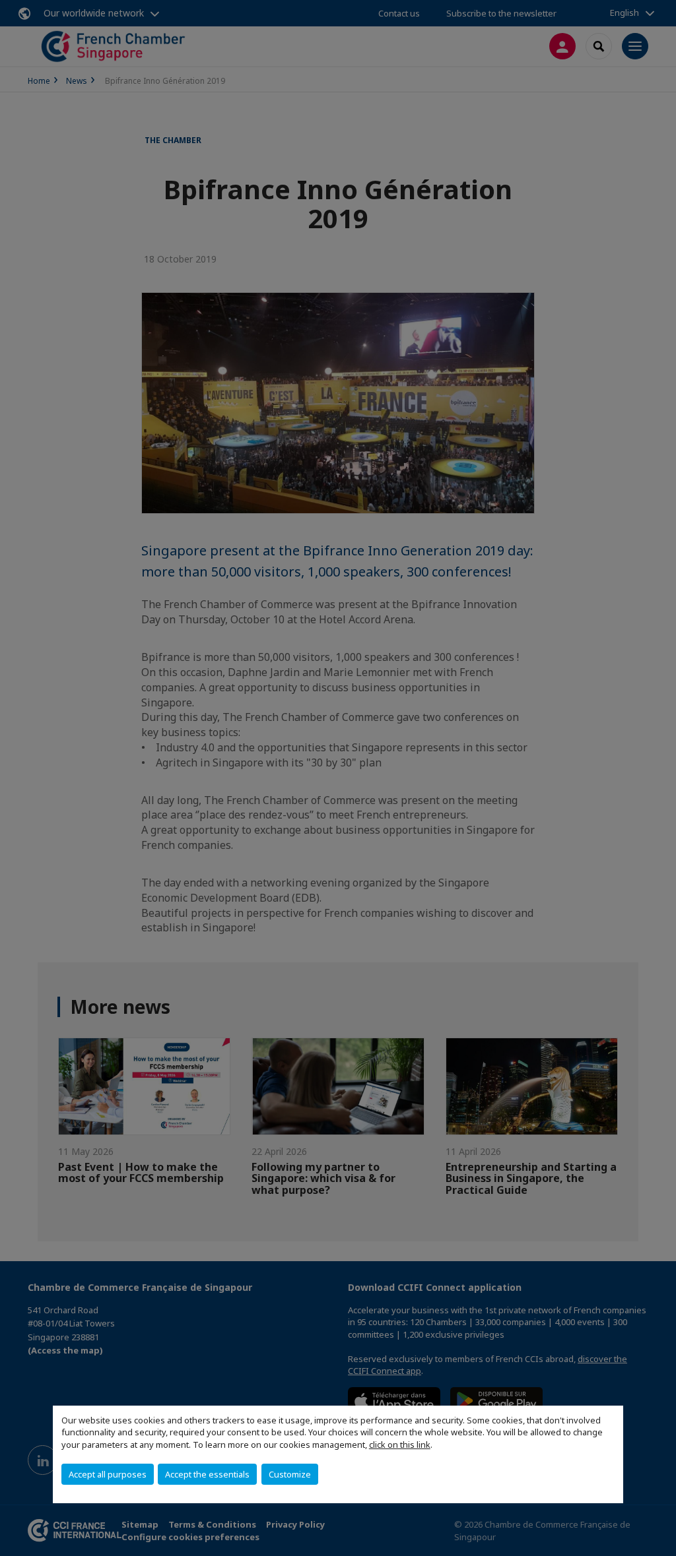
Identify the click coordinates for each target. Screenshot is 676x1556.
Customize (290, 1474)
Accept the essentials (207, 1474)
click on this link (399, 1444)
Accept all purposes (108, 1474)
